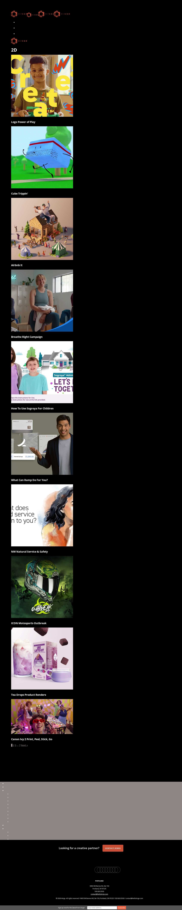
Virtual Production (20, 793)
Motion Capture (18, 818)
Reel (7, 783)
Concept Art (16, 814)
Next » (24, 745)
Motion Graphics (19, 807)
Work (8, 786)
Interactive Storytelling (22, 821)
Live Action (16, 800)
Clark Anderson (18, 832)
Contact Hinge (113, 848)
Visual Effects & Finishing (23, 797)
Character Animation (21, 804)
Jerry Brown (16, 835)
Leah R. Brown (17, 839)
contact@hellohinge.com (99, 894)
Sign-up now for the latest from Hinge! (71, 908)
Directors (10, 828)
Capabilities (11, 790)
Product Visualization (21, 811)
